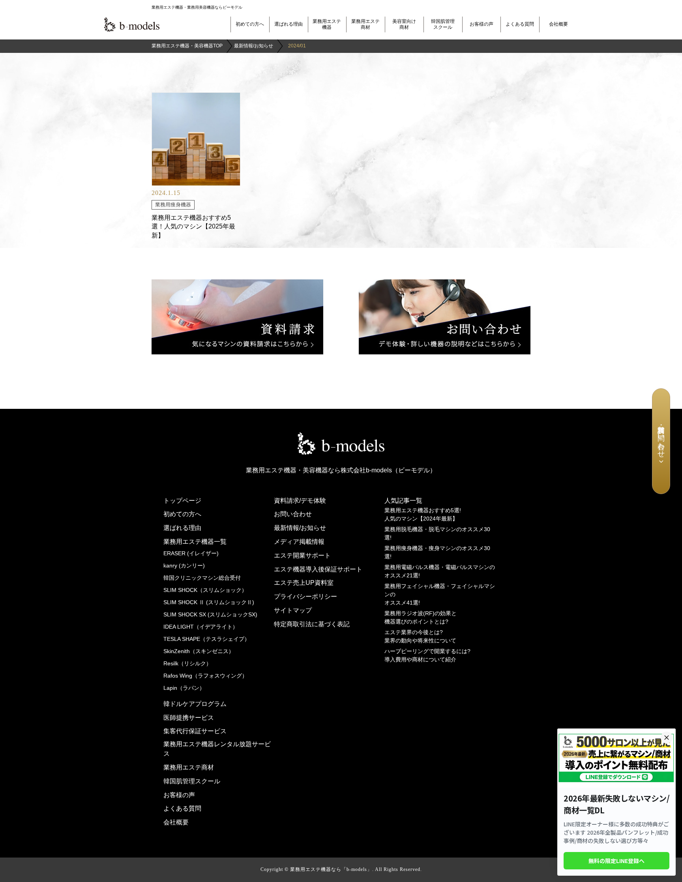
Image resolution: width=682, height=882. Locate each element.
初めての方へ (250, 24)
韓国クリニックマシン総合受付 (202, 578)
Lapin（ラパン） (184, 688)
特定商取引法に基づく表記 (312, 624)
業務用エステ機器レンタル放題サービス (217, 749)
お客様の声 (481, 24)
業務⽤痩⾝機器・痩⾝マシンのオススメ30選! (437, 552)
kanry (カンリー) (184, 565)
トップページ (182, 500)
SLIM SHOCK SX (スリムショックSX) (210, 614)
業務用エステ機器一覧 (195, 541)
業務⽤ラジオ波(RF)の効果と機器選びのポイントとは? (420, 617)
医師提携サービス (188, 717)
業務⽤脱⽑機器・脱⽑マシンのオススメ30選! (437, 533)
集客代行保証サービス (195, 731)
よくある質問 (520, 24)
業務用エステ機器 (327, 24)
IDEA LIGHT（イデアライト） (200, 627)
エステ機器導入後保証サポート (318, 569)
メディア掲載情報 (299, 541)
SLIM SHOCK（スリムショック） (205, 590)
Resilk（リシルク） (187, 663)
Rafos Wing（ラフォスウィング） (205, 675)
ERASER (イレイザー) (191, 553)
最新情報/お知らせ (300, 527)
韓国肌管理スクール (443, 24)
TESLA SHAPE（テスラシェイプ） (206, 639)
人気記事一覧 (403, 500)
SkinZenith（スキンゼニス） (198, 651)
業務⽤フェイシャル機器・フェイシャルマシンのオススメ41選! (439, 594)
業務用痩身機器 (173, 205)
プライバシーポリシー (305, 596)
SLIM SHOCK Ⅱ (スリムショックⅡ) (208, 602)
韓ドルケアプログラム (195, 703)
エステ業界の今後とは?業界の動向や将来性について (420, 636)
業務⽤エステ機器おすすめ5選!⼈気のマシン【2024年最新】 (422, 514)
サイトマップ (293, 610)
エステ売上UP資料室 (304, 582)
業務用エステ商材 (365, 24)
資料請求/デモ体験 (300, 500)
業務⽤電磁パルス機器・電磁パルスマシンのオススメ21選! (439, 571)
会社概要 (558, 24)
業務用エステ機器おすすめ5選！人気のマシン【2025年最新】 (193, 226)
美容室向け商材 (404, 24)
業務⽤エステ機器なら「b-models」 (331, 869)
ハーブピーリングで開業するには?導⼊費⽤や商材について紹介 (427, 655)
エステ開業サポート (302, 555)
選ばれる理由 (288, 24)
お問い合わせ (293, 514)
